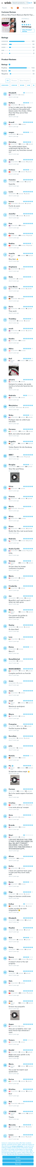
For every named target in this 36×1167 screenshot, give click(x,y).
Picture (14, 81)
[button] (26, 3)
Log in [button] (30, 3)
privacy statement (17, 1146)
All (8, 81)
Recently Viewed (28, 8)
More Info (18, 1164)
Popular (4, 8)
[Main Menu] (2, 3)
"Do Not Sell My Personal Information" (19, 1154)
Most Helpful (24, 81)
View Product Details (27, 30)
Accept (18, 1157)
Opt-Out (18, 1161)
